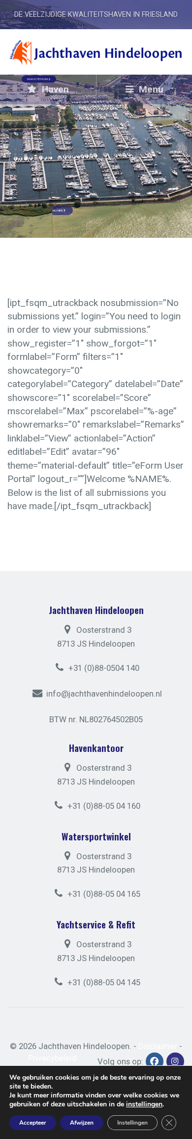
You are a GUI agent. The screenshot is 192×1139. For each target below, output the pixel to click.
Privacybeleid (52, 1058)
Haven (54, 89)
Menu (149, 89)
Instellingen (132, 1123)
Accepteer (32, 1123)
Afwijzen (82, 1123)
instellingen (144, 1104)
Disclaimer (157, 1046)
